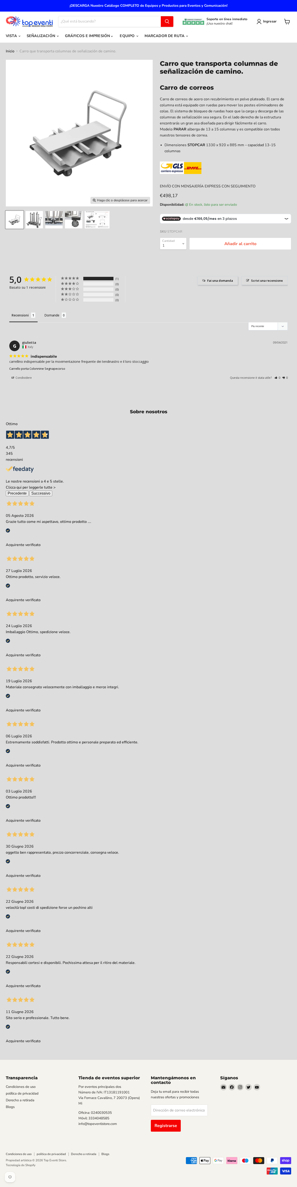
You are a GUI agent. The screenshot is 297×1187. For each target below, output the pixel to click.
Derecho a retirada (20, 1100)
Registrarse (166, 1125)
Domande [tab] (51, 315)
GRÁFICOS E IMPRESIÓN (88, 35)
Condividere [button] (23, 378)
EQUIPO (128, 35)
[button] (277, 378)
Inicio (10, 51)
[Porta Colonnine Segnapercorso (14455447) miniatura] (54, 220)
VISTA (12, 35)
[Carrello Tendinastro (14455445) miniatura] (14, 220)
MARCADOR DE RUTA (165, 35)
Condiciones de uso (21, 1086)
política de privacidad (22, 1093)
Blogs (10, 1107)
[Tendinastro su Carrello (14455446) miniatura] (34, 220)
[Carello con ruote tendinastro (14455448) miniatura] (74, 220)
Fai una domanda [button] (220, 280)
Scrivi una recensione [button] (267, 280)
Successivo (40, 493)
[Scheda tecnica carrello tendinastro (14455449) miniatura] (97, 220)
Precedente (17, 493)
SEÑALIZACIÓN (41, 35)
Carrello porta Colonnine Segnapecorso (37, 368)
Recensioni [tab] (20, 315)
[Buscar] (167, 21)
